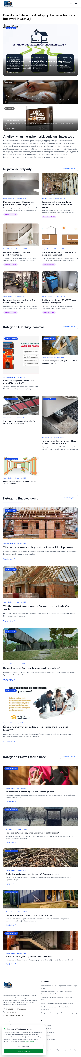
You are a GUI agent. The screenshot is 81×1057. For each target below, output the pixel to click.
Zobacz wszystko (69, 168)
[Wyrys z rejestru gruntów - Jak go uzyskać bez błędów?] (40, 92)
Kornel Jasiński (7, 198)
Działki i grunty (11, 28)
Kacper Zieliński (47, 249)
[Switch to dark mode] (70, 3)
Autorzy (6, 1021)
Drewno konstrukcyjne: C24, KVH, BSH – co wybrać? (57, 1003)
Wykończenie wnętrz (10, 214)
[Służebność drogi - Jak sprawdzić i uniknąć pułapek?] (40, 50)
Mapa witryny (73, 1050)
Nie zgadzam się (23, 1046)
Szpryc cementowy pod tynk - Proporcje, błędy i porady (59, 1013)
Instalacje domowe (48, 264)
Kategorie (45, 1021)
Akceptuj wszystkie (24, 1051)
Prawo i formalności (49, 216)
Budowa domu (9, 108)
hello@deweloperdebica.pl (14, 1015)
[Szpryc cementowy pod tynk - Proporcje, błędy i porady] (40, 118)
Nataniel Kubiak (47, 198)
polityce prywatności (31, 1041)
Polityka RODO (49, 1050)
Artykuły (45, 981)
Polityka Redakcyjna (61, 1050)
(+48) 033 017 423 (11, 1012)
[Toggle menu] (76, 3)
